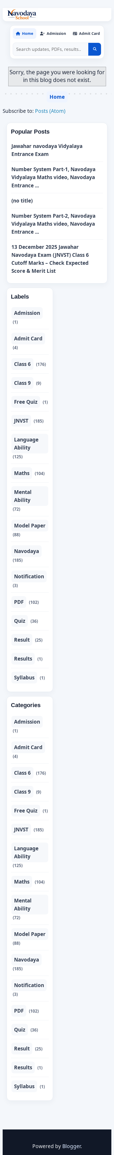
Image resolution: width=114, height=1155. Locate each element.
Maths (21, 473)
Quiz (19, 620)
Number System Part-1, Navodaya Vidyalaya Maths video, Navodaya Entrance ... (53, 177)
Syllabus (24, 677)
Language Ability (26, 443)
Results (23, 658)
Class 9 (22, 383)
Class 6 (22, 364)
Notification (29, 576)
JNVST (21, 420)
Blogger (71, 1146)
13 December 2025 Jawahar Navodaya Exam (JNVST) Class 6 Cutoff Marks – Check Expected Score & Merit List (50, 259)
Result (22, 639)
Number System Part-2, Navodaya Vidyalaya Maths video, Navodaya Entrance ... (53, 223)
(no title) (22, 200)
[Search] (94, 49)
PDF (19, 602)
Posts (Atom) (50, 111)
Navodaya (26, 551)
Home (57, 96)
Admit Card (28, 338)
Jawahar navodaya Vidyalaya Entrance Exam (46, 150)
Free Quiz (25, 401)
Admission (27, 313)
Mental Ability (23, 496)
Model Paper (30, 525)
